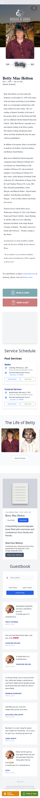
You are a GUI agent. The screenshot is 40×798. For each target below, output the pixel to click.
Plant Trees (28, 379)
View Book (11, 520)
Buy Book (23, 520)
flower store (27, 277)
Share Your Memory (14, 555)
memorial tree (29, 273)
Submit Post (20, 593)
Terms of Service (26, 788)
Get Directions (12, 379)
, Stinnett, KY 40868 (16, 375)
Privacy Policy (14, 788)
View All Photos (20, 458)
